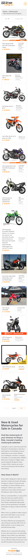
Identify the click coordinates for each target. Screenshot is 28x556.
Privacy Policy (9, 554)
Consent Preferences (17, 554)
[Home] (7, 3)
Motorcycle (13, 11)
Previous (6, 408)
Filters (6, 18)
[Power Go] (14, 550)
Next (21, 408)
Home (5, 11)
